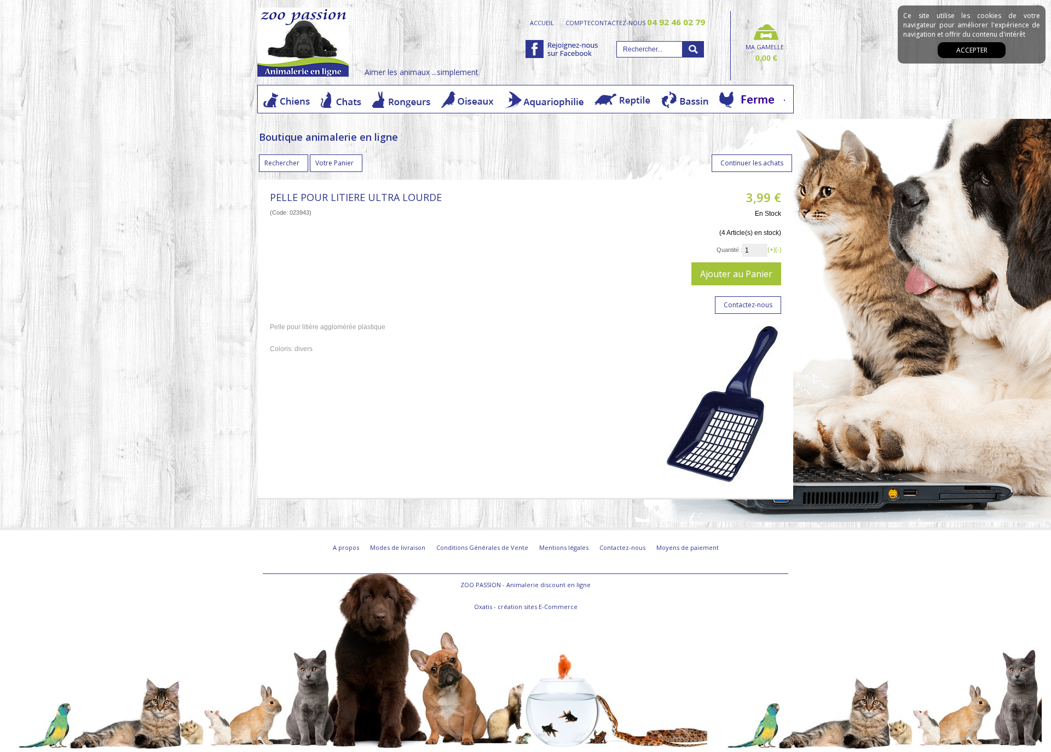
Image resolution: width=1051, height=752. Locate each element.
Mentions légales (563, 547)
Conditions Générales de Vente (482, 547)
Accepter (972, 50)
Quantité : (729, 249)
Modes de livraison (397, 547)
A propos (346, 547)
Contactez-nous (622, 547)
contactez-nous (648, 22)
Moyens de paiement (687, 547)
